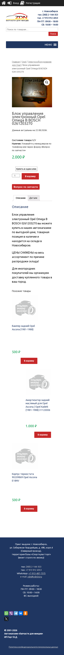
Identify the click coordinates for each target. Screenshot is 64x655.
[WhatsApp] (6, 613)
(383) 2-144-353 (50, 14)
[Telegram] (16, 613)
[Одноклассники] (25, 613)
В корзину (30, 176)
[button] (48, 44)
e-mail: (23, 576)
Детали (33, 198)
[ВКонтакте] (21, 613)
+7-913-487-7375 (37, 573)
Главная (16, 62)
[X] (6, 619)
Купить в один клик (26, 169)
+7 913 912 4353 (50, 18)
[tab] (20, 198)
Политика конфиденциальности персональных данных (33, 647)
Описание (21, 198)
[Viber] (11, 613)
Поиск (53, 34)
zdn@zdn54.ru (34, 576)
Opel (24, 62)
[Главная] (3, 3)
